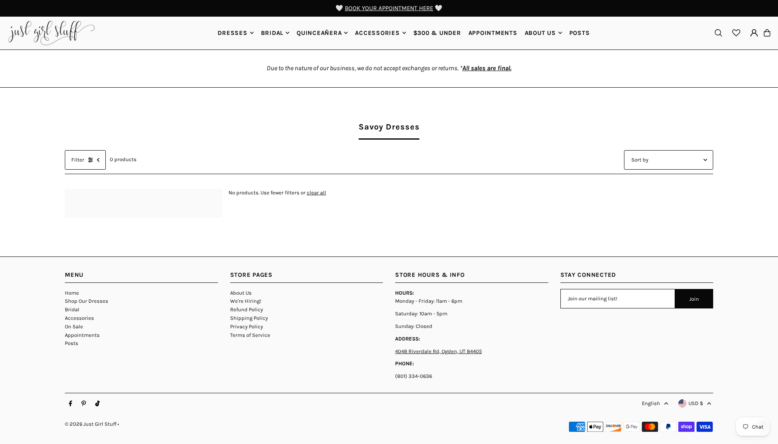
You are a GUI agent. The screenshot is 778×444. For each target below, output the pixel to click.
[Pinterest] (83, 404)
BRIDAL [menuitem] (272, 33)
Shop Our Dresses (86, 301)
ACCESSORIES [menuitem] (377, 33)
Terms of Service (250, 335)
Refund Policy (246, 309)
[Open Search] (718, 33)
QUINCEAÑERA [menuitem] (319, 33)
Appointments (82, 335)
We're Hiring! (245, 301)
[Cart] (767, 33)
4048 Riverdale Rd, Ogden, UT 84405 (438, 351)
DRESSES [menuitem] (232, 33)
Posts (71, 343)
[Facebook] (70, 404)
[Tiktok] (97, 404)
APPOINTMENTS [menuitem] (492, 33)
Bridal (72, 309)
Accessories (79, 318)
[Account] (754, 33)
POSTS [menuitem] (579, 33)
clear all (316, 193)
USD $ (695, 403)
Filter (77, 160)
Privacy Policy (246, 326)
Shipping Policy (249, 318)
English (651, 403)
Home (72, 293)
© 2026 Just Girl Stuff (90, 424)
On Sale (74, 326)
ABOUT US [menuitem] (540, 33)
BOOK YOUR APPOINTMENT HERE (389, 8)
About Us (241, 293)
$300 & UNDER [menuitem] (437, 33)
